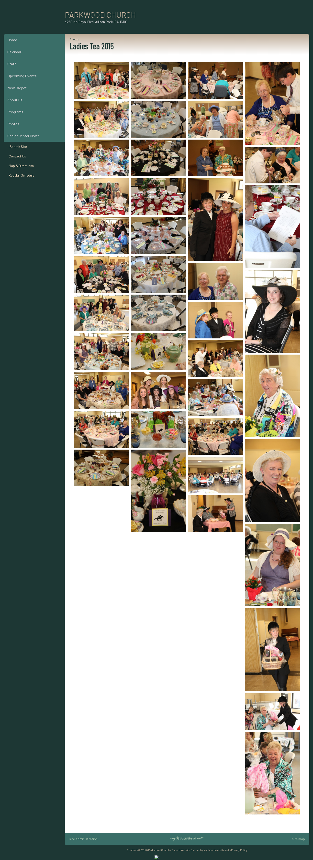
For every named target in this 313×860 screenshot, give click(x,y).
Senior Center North (23, 135)
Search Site (17, 146)
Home (12, 39)
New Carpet (17, 87)
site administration (83, 839)
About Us (14, 99)
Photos (13, 123)
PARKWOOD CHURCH (100, 14)
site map (298, 839)
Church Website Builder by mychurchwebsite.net (200, 850)
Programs (15, 111)
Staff (11, 63)
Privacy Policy (239, 850)
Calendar (14, 51)
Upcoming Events (22, 75)
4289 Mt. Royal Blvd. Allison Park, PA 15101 (96, 22)
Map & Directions (20, 166)
